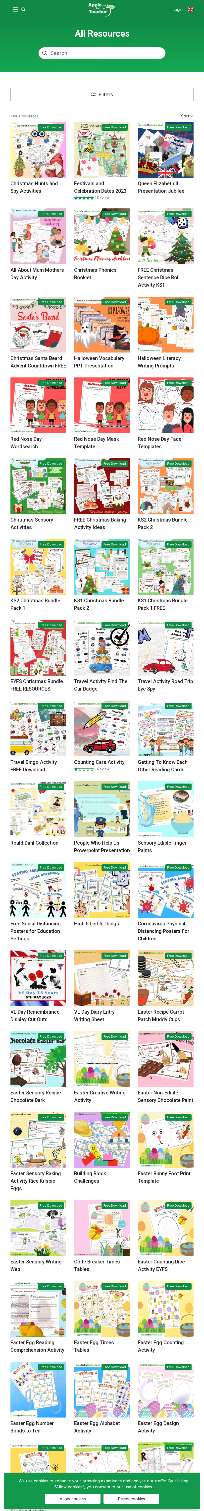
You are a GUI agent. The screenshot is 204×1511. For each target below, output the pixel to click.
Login (177, 9)
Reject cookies (131, 1498)
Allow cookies (72, 1498)
